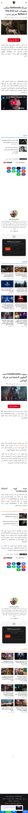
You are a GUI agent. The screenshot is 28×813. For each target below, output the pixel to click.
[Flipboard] (8, 162)
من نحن (24, 798)
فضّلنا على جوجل (13, 40)
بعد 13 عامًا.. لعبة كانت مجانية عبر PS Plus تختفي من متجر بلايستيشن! (7, 290)
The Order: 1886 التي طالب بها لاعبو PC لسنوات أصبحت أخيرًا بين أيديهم (21, 290)
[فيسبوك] (23, 168)
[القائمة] (26, 3)
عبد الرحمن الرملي (14, 219)
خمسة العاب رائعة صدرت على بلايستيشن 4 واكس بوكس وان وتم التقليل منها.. (11, 149)
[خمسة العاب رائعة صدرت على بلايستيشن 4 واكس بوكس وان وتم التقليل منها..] (23, 149)
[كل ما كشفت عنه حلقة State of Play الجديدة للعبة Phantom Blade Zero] (7, 268)
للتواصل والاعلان (18, 798)
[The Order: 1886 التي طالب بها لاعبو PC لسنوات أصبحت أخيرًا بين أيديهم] (21, 283)
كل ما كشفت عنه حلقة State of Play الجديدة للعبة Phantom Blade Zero (7, 275)
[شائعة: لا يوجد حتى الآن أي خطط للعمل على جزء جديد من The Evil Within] (23, 142)
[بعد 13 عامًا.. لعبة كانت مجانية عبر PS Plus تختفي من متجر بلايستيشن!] (7, 283)
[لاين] (18, 174)
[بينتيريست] (9, 168)
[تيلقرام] (9, 171)
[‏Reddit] (23, 171)
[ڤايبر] (23, 174)
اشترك (7, 249)
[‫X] (18, 168)
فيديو (7, 159)
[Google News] (20, 162)
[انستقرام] (11, 231)
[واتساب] (14, 171)
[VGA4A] (14, 2)
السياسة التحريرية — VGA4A (8, 798)
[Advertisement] (14, 69)
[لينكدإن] (14, 168)
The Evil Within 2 (15, 159)
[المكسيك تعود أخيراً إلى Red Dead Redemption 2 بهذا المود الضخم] (21, 268)
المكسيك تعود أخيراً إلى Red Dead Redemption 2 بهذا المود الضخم (21, 275)
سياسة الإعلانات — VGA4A (14, 801)
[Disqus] (14, 349)
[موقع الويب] (17, 231)
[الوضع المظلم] (2, 3)
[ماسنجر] (18, 171)
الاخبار (10, 159)
